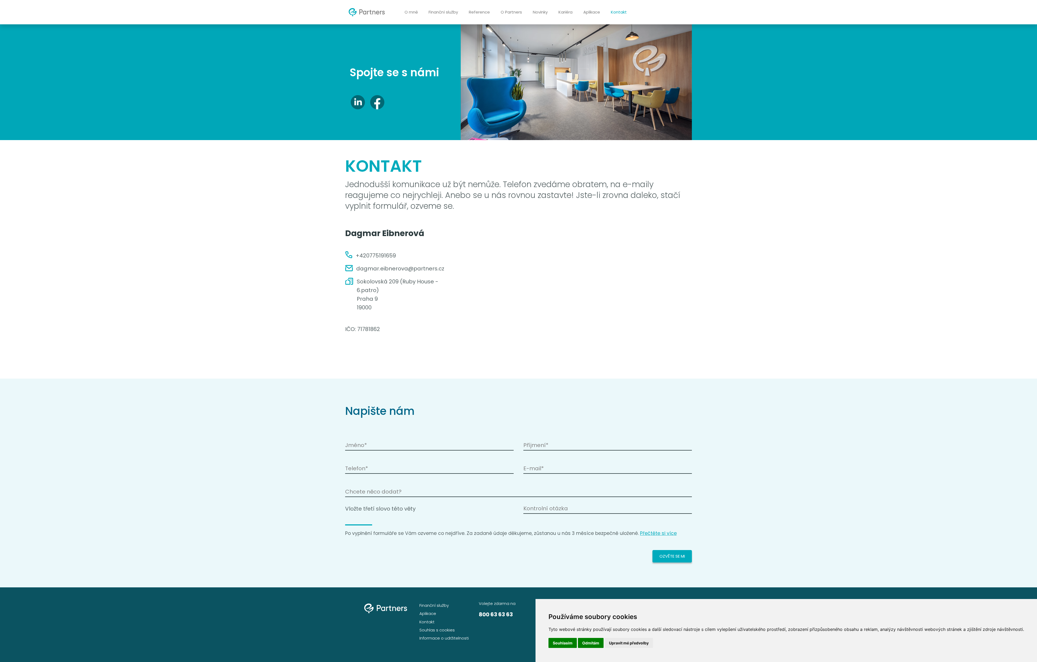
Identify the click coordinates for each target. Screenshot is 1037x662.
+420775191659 (376, 255)
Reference (479, 12)
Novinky (540, 12)
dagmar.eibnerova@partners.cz (400, 268)
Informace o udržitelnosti (444, 638)
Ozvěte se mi (672, 556)
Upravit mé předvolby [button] (629, 643)
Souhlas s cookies (437, 630)
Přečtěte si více (658, 533)
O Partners (511, 12)
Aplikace (591, 12)
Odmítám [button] (590, 643)
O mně (411, 12)
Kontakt (619, 12)
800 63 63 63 (496, 614)
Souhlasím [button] (563, 643)
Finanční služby (443, 12)
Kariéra (565, 12)
